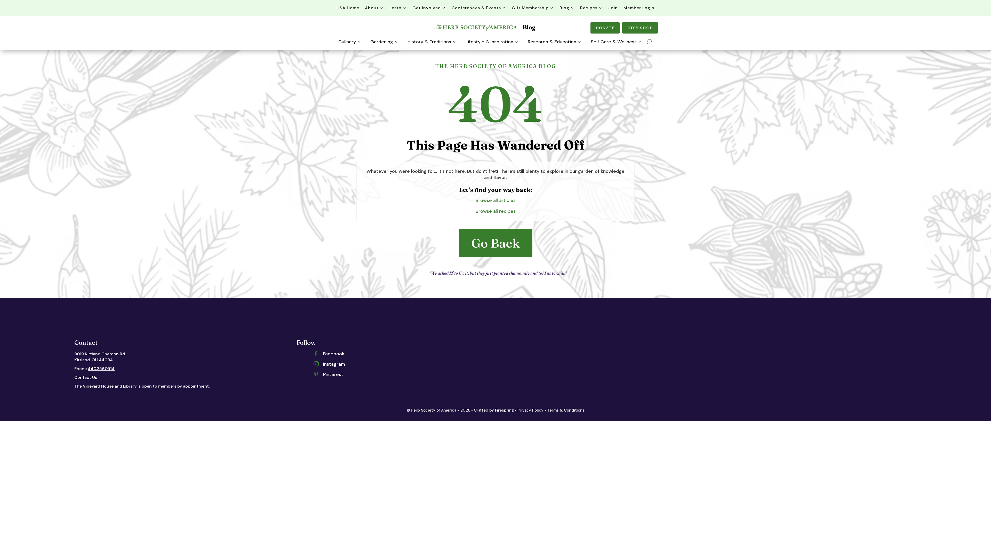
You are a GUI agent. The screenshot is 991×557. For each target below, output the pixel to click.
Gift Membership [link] (530, 8)
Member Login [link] (639, 8)
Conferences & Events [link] (476, 8)
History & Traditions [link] (429, 42)
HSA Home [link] (348, 8)
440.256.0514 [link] (101, 368)
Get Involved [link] (426, 8)
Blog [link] (564, 8)
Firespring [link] (504, 410)
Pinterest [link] (333, 374)
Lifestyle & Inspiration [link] (489, 42)
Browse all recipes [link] (496, 211)
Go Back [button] (495, 243)
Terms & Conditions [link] (566, 410)
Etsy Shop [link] (640, 27)
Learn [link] (395, 8)
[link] (485, 31)
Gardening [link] (381, 42)
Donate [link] (605, 27)
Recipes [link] (588, 8)
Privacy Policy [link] (530, 410)
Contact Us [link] (85, 377)
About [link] (372, 8)
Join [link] (613, 8)
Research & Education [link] (552, 42)
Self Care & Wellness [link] (614, 42)
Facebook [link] (333, 354)
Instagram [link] (334, 364)
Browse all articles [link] (496, 200)
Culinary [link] (347, 42)
